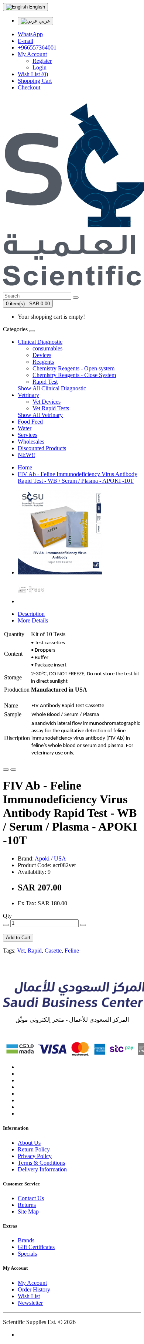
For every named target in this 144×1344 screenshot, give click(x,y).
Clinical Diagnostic (40, 342)
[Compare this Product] (13, 769)
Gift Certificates (36, 1247)
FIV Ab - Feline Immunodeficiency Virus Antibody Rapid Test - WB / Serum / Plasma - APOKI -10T (77, 477)
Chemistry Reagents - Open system (73, 368)
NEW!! (26, 455)
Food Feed (30, 421)
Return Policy (34, 1149)
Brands (26, 1240)
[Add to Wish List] (6, 769)
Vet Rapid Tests (50, 408)
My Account (32, 1283)
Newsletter (30, 1303)
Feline (72, 950)
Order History (34, 1289)
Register (42, 61)
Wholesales (31, 441)
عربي (44, 21)
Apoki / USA (50, 858)
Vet (21, 950)
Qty (7, 916)
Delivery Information (42, 1169)
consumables (47, 348)
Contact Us (31, 1198)
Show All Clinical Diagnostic (52, 388)
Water (24, 428)
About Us (29, 1143)
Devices (41, 355)
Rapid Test (45, 382)
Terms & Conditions (41, 1163)
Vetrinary (28, 395)
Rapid (35, 950)
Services (27, 435)
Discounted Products (42, 448)
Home (25, 467)
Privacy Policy (35, 1156)
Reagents (43, 362)
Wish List (29, 1296)
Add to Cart (18, 937)
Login (39, 67)
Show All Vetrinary (40, 415)
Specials (27, 1253)
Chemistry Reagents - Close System (74, 375)
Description (31, 614)
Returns (27, 1205)
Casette (53, 950)
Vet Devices (46, 401)
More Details (33, 620)
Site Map (28, 1211)
